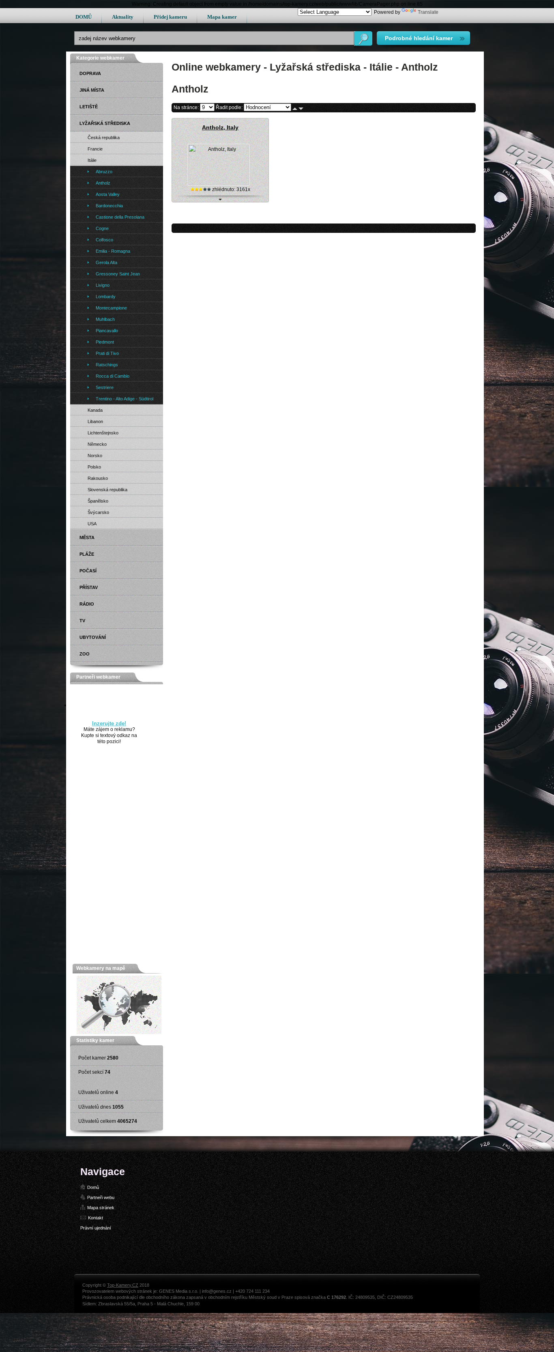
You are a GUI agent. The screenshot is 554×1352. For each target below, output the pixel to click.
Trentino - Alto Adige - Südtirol (124, 398)
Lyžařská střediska (104, 123)
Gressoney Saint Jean (118, 273)
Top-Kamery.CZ (122, 1285)
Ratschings (107, 364)
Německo (97, 444)
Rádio (86, 604)
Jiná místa (91, 90)
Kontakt (95, 1217)
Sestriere (105, 387)
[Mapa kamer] (119, 1032)
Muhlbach (105, 319)
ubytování (92, 637)
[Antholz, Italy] (218, 183)
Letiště (88, 106)
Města (86, 537)
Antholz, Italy (220, 127)
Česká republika (104, 137)
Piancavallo (107, 330)
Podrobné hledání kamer (419, 38)
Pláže (86, 554)
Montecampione (111, 307)
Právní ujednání (95, 1227)
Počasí (88, 570)
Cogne (102, 228)
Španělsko (98, 501)
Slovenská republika (107, 489)
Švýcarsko (98, 512)
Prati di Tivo (107, 353)
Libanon (95, 421)
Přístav (88, 587)
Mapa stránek (100, 1207)
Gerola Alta (106, 262)
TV (82, 620)
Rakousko (98, 478)
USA (92, 523)
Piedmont (105, 342)
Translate (428, 12)
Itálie (92, 160)
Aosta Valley (108, 194)
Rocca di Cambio (112, 376)
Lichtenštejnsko (103, 432)
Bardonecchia (109, 205)
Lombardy (106, 296)
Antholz (103, 183)
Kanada (95, 410)
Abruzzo (104, 171)
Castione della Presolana (120, 217)
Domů (93, 1187)
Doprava (90, 73)
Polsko (94, 466)
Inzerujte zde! (109, 723)
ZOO (84, 653)
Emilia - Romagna (113, 251)
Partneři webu (100, 1197)
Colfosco (104, 239)
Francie (95, 148)
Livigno (103, 285)
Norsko (95, 455)
